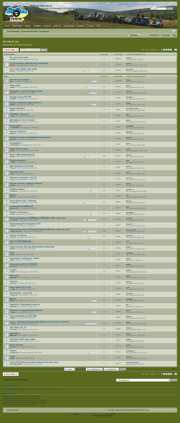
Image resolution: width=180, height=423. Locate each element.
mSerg (12, 214)
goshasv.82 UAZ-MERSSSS (21, 206)
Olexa (128, 86)
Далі (174, 369)
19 (89, 231)
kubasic (13, 351)
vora (11, 243)
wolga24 (12, 318)
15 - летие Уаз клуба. (19, 57)
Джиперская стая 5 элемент (22, 120)
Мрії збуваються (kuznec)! (21, 166)
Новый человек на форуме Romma (26, 183)
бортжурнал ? (16, 143)
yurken (12, 151)
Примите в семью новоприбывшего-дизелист (30, 137)
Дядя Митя (15, 333)
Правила (37, 26)
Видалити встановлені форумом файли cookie (132, 410)
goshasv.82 (14, 208)
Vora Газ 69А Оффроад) (20, 241)
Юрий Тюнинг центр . (19, 149)
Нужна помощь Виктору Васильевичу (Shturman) (32, 247)
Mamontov (14, 276)
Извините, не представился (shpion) (26, 310)
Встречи (47, 26)
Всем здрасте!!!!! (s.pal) (20, 287)
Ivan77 (12, 174)
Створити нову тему (10, 49)
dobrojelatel (130, 212)
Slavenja (13, 281)
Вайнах (13, 299)
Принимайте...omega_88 (21, 293)
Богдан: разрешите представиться (25, 103)
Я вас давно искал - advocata (23, 201)
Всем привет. (16, 126)
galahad (128, 264)
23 (95, 220)
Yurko (12, 253)
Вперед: (112, 380)
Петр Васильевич (16, 364)
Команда (111, 410)
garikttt (12, 110)
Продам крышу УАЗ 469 (20, 97)
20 (92, 231)
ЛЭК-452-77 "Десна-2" (19, 114)
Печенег (14, 329)
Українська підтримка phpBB (102, 415)
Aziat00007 (15, 127)
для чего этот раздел (19, 79)
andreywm (13, 266)
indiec (13, 162)
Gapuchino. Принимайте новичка (25, 304)
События (57, 26)
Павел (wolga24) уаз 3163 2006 (23, 316)
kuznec (13, 168)
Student (128, 58)
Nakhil (12, 260)
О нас (7, 26)
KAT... (128, 305)
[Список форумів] (17, 12)
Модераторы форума (24, 45)
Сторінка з (154, 50)
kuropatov (129, 299)
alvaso (13, 324)
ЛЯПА (13, 59)
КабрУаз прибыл (17, 189)
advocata (129, 69)
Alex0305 (13, 99)
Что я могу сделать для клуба (23, 69)
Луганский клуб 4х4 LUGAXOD (23, 264)
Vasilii (128, 120)
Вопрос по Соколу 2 (19, 212)
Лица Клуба (17, 26)
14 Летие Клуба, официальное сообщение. (29, 63)
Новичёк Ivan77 (17, 172)
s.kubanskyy (14, 352)
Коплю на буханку (18, 131)
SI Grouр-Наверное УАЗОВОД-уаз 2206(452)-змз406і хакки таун (38, 218)
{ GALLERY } (154, 35)
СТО (98, 26)
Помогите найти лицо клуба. (23, 339)
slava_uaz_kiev (16, 231)
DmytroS (13, 225)
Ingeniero (13, 133)
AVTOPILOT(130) (132, 109)
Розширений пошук (166, 11)
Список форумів (13, 31)
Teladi (12, 356)
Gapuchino (13, 306)
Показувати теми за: (56, 369)
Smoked (12, 347)
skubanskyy (130, 351)
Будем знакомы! (17, 108)
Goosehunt (13, 341)
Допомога (133, 35)
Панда (128, 80)
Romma (12, 185)
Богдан (12, 104)
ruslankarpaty (14, 145)
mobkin (13, 270)
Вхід (174, 35)
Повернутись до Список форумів (16, 380)
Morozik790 (14, 122)
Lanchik (128, 63)
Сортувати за (81, 369)
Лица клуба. (15, 85)
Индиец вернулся (18, 160)
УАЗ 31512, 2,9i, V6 (18, 327)
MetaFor (13, 195)
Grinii (127, 143)
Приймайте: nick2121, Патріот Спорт (26, 91)
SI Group (14, 220)
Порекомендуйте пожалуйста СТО (25, 224)
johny (128, 207)
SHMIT (128, 247)
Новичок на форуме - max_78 (23, 178)
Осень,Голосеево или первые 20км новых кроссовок (34, 362)
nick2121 (13, 93)
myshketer (129, 253)
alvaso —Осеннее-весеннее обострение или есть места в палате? (39, 322)
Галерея (80, 26)
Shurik (12, 65)
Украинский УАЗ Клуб (29, 31)
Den (127, 195)
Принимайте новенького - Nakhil (24, 258)
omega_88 (13, 295)
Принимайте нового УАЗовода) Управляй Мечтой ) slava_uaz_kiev (39, 229)
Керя (13, 116)
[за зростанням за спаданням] (115, 369)
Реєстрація (166, 35)
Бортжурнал (69, 26)
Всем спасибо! (16, 345)
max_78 (14, 179)
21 (89, 220)
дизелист (13, 139)
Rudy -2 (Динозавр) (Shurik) (22, 154)
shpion (13, 312)
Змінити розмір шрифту (174, 31)
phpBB (75, 414)
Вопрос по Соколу (18, 235)
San (14, 45)
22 (92, 220)
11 (175, 50)
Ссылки (90, 26)
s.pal (12, 289)
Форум (27, 26)
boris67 (128, 345)
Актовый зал (44, 31)
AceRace (14, 191)
